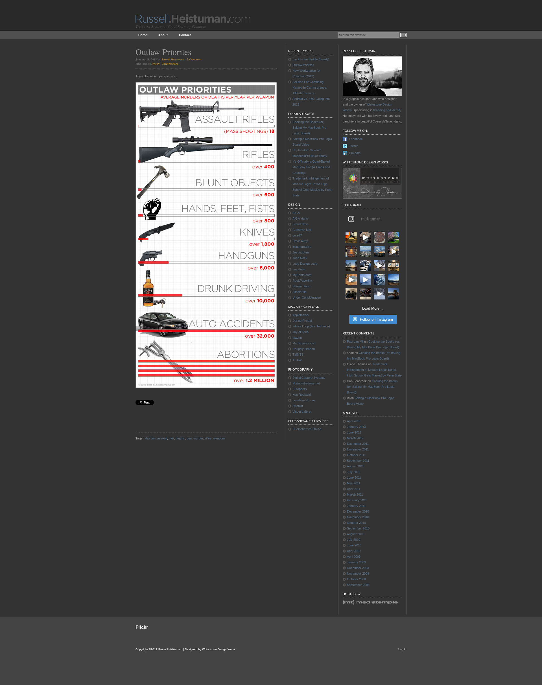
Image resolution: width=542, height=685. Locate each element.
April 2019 (353, 421)
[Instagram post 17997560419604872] (379, 293)
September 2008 (358, 584)
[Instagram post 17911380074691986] (365, 279)
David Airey (300, 241)
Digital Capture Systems (308, 377)
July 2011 (353, 472)
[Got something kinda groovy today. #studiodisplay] (365, 293)
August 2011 (355, 466)
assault (162, 438)
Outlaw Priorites (163, 51)
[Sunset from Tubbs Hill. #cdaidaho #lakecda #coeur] (351, 265)
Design (156, 63)
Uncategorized (169, 63)
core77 (297, 235)
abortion (150, 438)
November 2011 (358, 449)
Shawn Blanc (301, 286)
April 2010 (353, 551)
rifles (208, 438)
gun (189, 438)
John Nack (299, 258)
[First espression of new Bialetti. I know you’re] (365, 237)
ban (171, 438)
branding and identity (387, 110)
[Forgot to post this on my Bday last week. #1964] (351, 251)
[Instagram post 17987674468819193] (379, 251)
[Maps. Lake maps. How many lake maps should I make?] (393, 265)
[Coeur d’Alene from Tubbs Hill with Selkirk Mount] (365, 251)
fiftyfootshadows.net (306, 383)
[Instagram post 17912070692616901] (351, 279)
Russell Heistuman (172, 59)
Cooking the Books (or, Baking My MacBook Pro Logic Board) (309, 127)
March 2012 (355, 438)
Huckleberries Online (306, 429)
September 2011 (358, 460)
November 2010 (358, 517)
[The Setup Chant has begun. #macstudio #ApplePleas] (351, 237)
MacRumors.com (304, 343)
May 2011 (353, 483)
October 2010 (356, 522)
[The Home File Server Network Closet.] (351, 293)
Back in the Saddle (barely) (310, 59)
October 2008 (356, 579)
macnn (297, 337)
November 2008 (358, 573)
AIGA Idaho (300, 218)
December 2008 (358, 568)
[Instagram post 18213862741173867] (379, 265)
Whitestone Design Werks (218, 649)
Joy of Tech (300, 332)
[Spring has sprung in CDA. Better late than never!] (393, 237)
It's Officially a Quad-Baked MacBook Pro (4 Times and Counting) (311, 167)
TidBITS (297, 354)
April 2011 (353, 489)
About (163, 35)
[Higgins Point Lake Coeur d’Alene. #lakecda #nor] (393, 279)
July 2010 (353, 539)
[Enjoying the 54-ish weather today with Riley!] (365, 265)
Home (142, 35)
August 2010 (355, 534)
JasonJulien (300, 252)
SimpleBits (299, 292)
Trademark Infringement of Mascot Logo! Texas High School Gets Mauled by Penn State (374, 369)
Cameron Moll (301, 229)
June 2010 (354, 545)
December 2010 (358, 511)
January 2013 (356, 426)
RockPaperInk (302, 280)
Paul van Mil (355, 341)
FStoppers (299, 389)
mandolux (299, 269)
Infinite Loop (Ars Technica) (311, 326)
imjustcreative (301, 246)
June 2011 (354, 477)
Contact (185, 35)
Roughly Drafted (303, 349)
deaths (180, 438)
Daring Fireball (302, 320)
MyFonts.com (301, 275)
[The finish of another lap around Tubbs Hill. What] (393, 251)
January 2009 (356, 562)
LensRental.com (303, 400)
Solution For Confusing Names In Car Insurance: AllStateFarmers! (309, 87)
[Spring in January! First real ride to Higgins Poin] (379, 279)
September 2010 (358, 528)
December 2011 (358, 443)
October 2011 (356, 455)
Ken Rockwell (301, 394)
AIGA (296, 213)
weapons (219, 438)
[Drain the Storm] (379, 237)
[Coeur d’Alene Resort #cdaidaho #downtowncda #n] (393, 293)
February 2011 (357, 500)
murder (198, 438)
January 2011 (356, 505)
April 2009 (353, 556)
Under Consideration (306, 297)
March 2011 (355, 494)
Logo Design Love (304, 263)
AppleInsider (300, 315)
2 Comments (194, 59)
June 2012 (354, 432)
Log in (402, 649)
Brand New (300, 224)
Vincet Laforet (301, 411)
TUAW (296, 360)
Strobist (297, 406)
